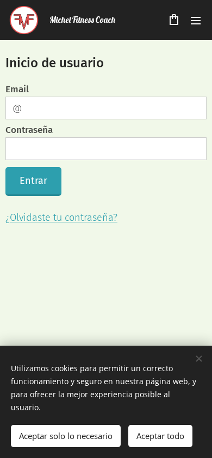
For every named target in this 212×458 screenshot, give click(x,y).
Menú (196, 20)
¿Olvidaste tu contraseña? (61, 218)
